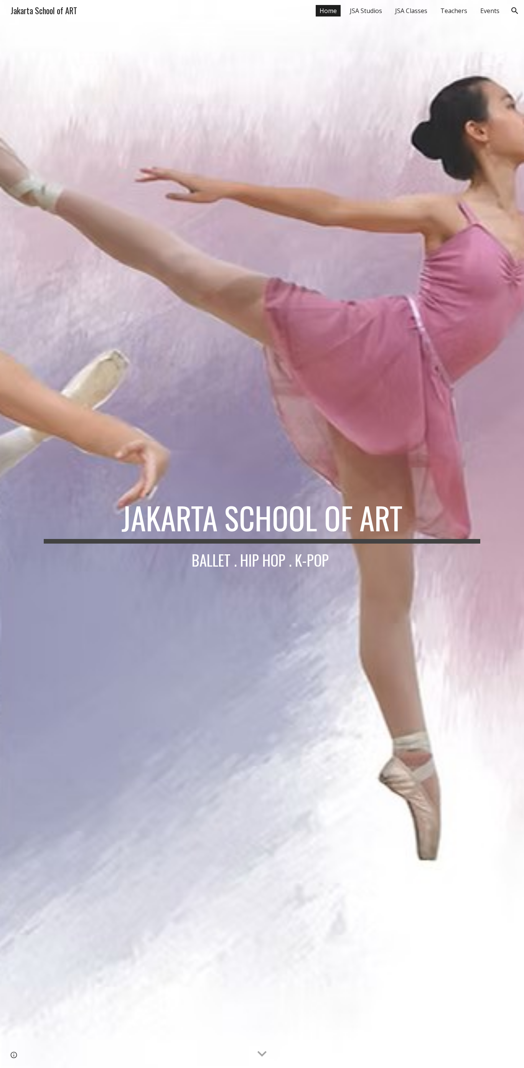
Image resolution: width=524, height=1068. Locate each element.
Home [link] (328, 11)
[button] (515, 11)
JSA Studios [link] (366, 11)
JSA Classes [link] (411, 11)
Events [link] (489, 11)
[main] (262, 534)
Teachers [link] (453, 11)
